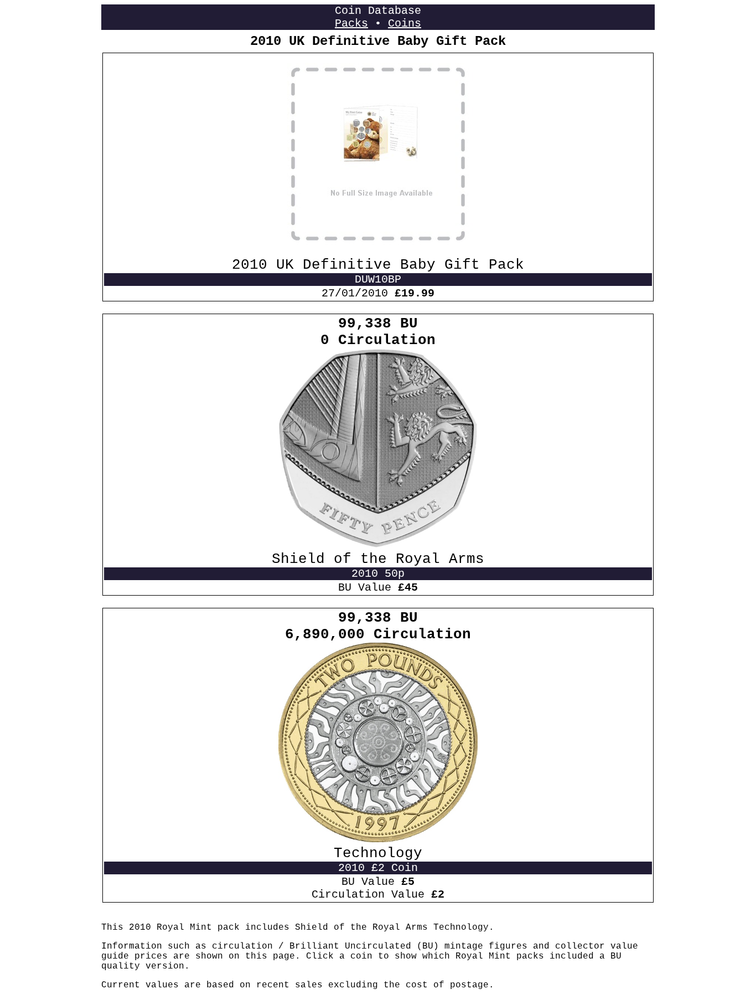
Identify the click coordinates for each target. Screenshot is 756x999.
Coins (404, 23)
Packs (351, 23)
